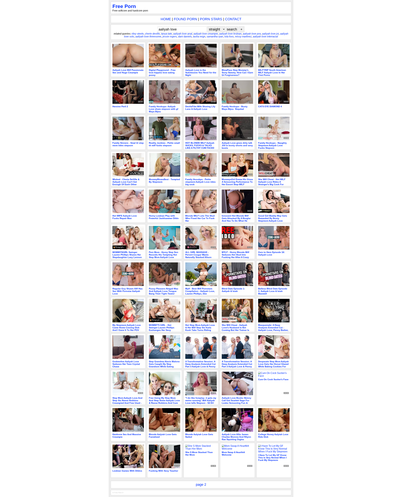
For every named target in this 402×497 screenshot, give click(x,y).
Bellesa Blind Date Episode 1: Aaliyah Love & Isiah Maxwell (272, 291)
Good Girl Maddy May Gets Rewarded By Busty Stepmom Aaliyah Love (272, 218)
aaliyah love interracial (265, 36)
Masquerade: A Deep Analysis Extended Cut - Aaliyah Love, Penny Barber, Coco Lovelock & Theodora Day (273, 330)
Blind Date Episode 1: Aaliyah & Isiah (233, 289)
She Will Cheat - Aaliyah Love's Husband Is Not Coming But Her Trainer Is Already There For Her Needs (237, 329)
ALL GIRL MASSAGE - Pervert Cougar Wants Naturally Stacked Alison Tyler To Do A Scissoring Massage (198, 257)
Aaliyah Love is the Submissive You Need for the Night (200, 72)
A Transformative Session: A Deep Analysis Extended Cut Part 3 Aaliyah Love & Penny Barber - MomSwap (200, 365)
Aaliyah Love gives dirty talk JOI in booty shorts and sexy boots (237, 145)
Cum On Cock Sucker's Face (273, 379)
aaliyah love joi (270, 33)
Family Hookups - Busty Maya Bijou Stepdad (234, 107)
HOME (166, 19)
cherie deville (152, 33)
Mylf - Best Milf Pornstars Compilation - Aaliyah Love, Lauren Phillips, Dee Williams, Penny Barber (200, 292)
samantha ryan (215, 36)
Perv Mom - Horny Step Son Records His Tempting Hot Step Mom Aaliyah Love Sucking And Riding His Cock (163, 257)
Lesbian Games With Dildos (127, 471)
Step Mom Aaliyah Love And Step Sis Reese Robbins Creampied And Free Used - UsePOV (127, 402)
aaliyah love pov (252, 33)
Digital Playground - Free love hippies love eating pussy (162, 72)
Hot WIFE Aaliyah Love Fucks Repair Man (124, 217)
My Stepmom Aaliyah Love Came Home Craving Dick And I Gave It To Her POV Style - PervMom (126, 329)
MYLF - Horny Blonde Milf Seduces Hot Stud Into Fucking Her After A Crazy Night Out (235, 256)
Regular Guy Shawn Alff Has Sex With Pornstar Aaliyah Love (127, 291)
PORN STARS (211, 19)
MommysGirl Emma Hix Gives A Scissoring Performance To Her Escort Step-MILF (237, 182)
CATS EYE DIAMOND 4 (270, 106)
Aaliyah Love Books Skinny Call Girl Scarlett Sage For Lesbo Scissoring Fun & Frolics (236, 402)
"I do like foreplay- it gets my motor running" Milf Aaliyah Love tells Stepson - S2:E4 (200, 400)
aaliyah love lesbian (230, 33)
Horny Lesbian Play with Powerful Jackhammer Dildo (164, 217)
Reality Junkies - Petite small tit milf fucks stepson (164, 144)
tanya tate (166, 33)
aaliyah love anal (182, 33)
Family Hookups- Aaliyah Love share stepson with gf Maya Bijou (163, 109)
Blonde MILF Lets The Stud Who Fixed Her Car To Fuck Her (200, 218)
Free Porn (124, 6)
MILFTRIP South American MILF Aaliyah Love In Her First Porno (272, 72)
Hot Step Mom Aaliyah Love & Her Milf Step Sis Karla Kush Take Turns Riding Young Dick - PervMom (200, 329)
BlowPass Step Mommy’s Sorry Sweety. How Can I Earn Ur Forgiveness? (237, 72)
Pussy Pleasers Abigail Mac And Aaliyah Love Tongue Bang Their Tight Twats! (163, 291)
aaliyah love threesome (148, 36)
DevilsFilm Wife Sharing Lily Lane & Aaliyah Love (200, 107)
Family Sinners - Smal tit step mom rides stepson (128, 144)
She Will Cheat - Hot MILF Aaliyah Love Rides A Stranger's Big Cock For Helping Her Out (271, 183)
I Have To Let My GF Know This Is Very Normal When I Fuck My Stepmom (272, 457)
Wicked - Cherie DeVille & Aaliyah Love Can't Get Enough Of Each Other (125, 182)
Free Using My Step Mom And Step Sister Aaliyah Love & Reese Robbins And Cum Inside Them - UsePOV (164, 402)
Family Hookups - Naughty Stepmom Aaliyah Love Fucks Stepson (272, 145)
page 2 (201, 484)
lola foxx (229, 36)
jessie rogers (170, 36)
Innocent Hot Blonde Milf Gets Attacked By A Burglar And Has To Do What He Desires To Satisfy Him (236, 220)
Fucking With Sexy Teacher (163, 471)
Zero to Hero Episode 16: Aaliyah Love (271, 253)
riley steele (138, 33)
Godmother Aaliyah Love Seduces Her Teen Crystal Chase (126, 364)
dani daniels (185, 36)
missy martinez (243, 36)
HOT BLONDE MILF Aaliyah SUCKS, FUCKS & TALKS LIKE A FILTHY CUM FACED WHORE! (199, 147)
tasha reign (199, 36)
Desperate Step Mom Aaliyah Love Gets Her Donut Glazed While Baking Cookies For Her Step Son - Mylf (273, 365)
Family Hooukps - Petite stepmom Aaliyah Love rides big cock (200, 182)
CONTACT (233, 19)
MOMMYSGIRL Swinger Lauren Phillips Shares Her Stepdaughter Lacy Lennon (127, 254)
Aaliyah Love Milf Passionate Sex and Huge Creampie (128, 71)
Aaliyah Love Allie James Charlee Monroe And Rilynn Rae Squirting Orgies (236, 437)
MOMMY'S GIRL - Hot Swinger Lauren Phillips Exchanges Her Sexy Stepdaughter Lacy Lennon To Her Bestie (163, 330)
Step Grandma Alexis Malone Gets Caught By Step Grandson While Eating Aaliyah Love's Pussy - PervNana (164, 366)
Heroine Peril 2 (120, 106)
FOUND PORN (185, 19)
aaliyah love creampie (205, 33)
